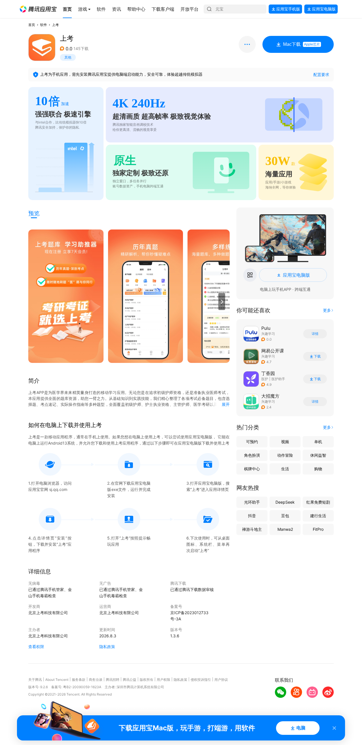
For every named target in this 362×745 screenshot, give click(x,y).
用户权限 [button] (163, 679)
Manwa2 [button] (285, 529)
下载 (317, 356)
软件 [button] (43, 25)
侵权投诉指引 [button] (201, 679)
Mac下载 (301, 44)
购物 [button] (318, 468)
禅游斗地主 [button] (252, 529)
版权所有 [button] (146, 679)
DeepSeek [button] (285, 502)
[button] (38, 9)
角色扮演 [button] (252, 455)
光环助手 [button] (252, 502)
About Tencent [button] (56, 679)
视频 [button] (285, 441)
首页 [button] (31, 25)
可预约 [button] (252, 441)
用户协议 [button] (221, 679)
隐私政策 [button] (107, 646)
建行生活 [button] (318, 515)
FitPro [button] (318, 529)
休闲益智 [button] (318, 455)
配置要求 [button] (321, 74)
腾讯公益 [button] (129, 679)
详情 (315, 334)
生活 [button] (285, 468)
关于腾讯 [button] (35, 679)
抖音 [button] (252, 515)
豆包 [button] (285, 515)
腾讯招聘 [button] (112, 679)
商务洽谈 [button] (95, 679)
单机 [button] (318, 441)
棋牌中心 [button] (252, 468)
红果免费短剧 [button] (318, 502)
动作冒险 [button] (285, 455)
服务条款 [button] (78, 679)
